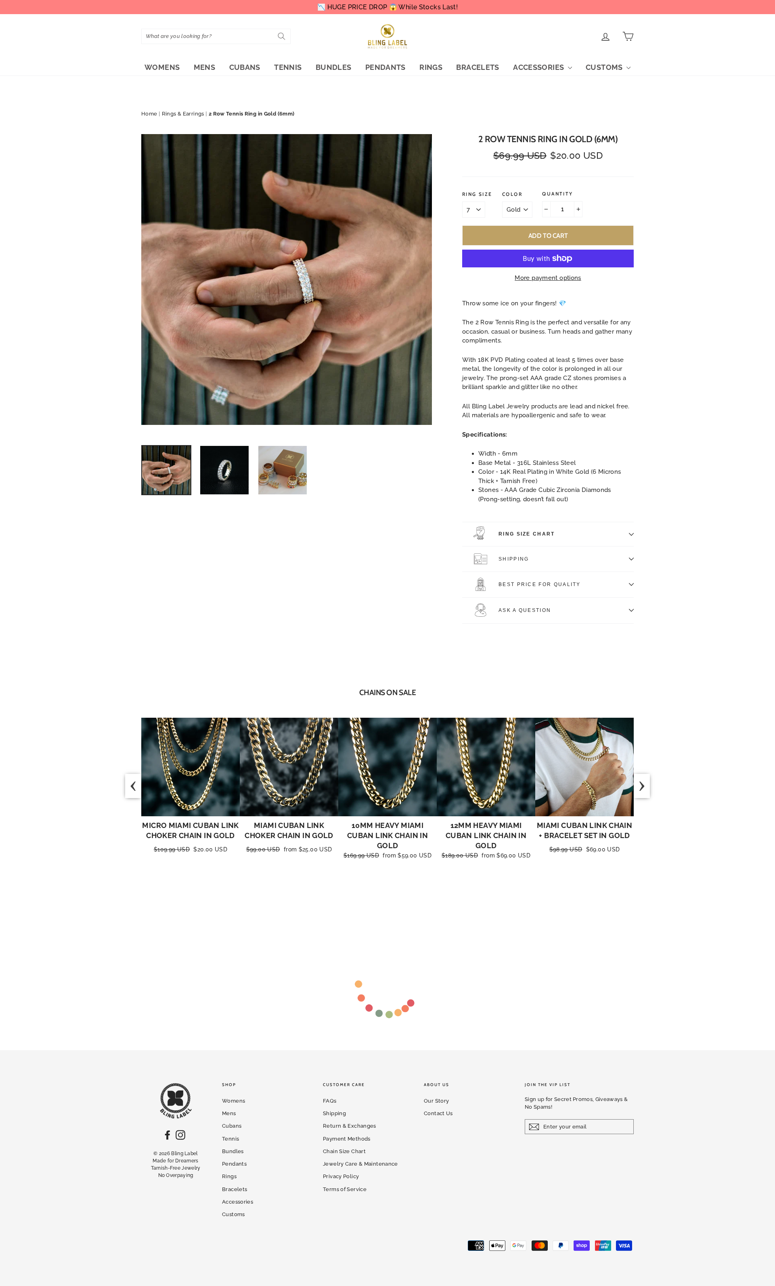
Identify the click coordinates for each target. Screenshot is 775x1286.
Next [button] (642, 786)
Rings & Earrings (183, 114)
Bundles (334, 67)
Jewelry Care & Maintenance (360, 1164)
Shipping (514, 559)
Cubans (244, 67)
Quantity (557, 194)
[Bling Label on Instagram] (180, 1135)
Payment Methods (347, 1139)
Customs (605, 67)
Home (149, 114)
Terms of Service (345, 1189)
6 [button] (392, 896)
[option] (286, 279)
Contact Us (438, 1113)
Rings (430, 67)
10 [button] (424, 896)
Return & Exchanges (349, 1126)
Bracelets (477, 67)
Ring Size (477, 194)
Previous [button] (133, 786)
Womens (162, 67)
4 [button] (376, 896)
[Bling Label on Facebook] (167, 1135)
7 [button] (400, 896)
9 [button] (416, 896)
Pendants (385, 67)
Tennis (288, 67)
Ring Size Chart (527, 534)
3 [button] (368, 896)
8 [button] (408, 896)
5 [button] (384, 896)
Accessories (539, 67)
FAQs (330, 1101)
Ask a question (525, 610)
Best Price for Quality (540, 584)
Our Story (436, 1101)
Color (512, 194)
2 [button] (360, 896)
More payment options (548, 278)
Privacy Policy (341, 1176)
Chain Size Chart (344, 1151)
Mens (205, 67)
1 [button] (351, 895)
